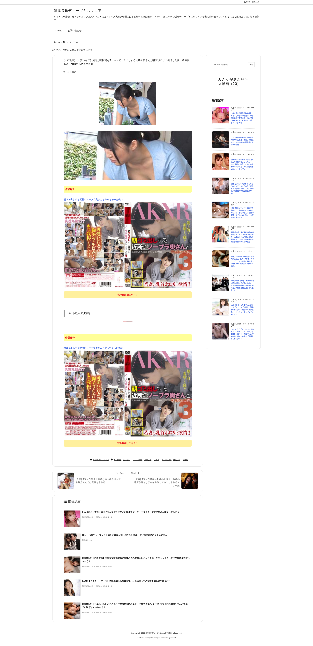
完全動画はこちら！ (127, 294)
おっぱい (126, 459)
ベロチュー (166, 459)
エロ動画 (117, 459)
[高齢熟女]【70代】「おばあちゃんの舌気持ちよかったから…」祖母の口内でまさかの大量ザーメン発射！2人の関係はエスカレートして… (242, 164)
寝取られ (176, 459)
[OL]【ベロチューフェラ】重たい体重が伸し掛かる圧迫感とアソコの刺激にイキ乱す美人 (124, 535)
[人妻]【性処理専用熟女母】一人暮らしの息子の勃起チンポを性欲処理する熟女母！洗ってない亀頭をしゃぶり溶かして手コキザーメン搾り (242, 118)
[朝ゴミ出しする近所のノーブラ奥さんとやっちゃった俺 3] (128, 245)
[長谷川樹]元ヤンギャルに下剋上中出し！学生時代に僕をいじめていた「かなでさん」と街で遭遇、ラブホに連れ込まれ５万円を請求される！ (242, 212)
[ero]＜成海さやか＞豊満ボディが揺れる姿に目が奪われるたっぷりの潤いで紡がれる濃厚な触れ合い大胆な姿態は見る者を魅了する (242, 285)
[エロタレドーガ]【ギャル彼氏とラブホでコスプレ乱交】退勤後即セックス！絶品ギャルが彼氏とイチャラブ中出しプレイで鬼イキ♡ (242, 309)
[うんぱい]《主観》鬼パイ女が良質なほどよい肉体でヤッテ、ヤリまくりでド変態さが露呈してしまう (130, 512)
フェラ (156, 459)
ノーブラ (147, 459)
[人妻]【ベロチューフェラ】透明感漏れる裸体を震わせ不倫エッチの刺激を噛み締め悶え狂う (126, 581)
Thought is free (170, 638)
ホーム (57, 42)
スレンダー (137, 459)
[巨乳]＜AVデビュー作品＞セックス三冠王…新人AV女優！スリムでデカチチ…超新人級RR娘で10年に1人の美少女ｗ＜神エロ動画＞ (242, 261)
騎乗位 (185, 459)
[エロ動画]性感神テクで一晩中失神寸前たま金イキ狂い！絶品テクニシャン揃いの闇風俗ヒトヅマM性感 (242, 141)
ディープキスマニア (72, 42)
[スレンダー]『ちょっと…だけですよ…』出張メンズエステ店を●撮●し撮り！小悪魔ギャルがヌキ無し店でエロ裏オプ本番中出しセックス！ (242, 334)
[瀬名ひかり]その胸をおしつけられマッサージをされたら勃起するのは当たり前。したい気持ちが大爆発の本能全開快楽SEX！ (242, 188)
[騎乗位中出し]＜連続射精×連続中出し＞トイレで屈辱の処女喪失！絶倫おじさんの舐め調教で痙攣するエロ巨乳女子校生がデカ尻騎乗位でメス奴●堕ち (242, 237)
